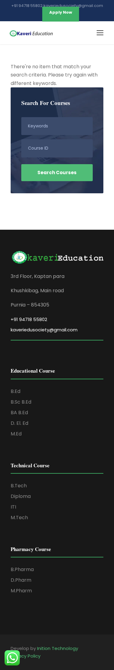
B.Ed (15, 391)
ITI (13, 506)
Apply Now (60, 12)
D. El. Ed (19, 423)
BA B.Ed (19, 412)
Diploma (21, 496)
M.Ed (16, 433)
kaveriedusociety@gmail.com (44, 330)
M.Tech (19, 517)
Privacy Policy (25, 656)
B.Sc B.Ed (21, 401)
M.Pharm (21, 590)
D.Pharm (21, 580)
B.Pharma (22, 569)
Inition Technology (57, 648)
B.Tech (19, 485)
